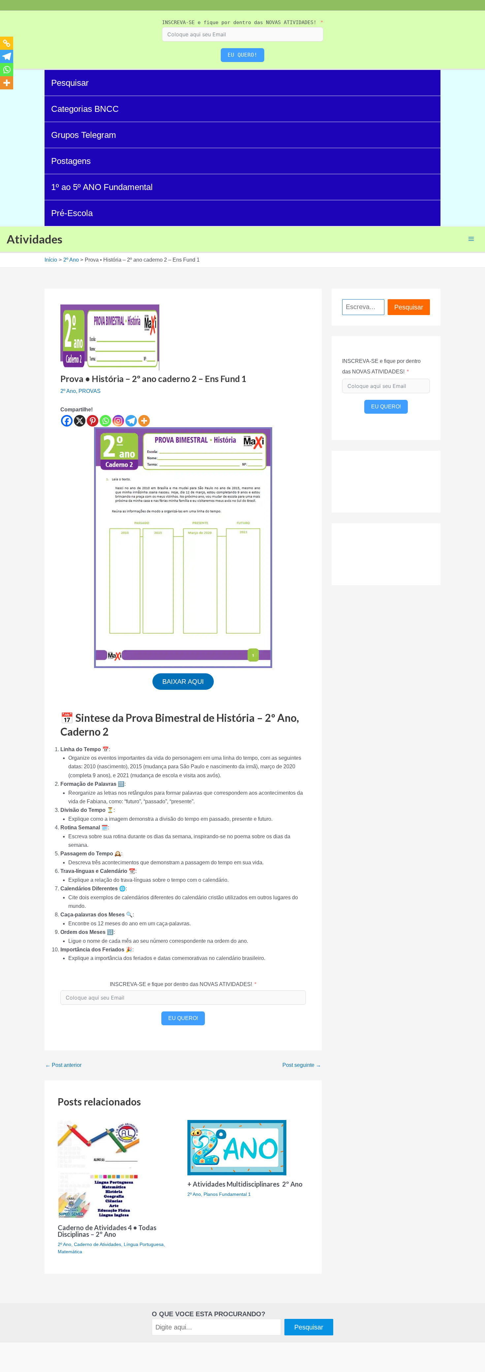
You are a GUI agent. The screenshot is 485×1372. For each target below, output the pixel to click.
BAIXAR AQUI (183, 681)
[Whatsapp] (105, 421)
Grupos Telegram (83, 135)
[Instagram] (118, 421)
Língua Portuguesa (144, 1244)
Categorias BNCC (85, 109)
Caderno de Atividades (97, 1244)
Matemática (70, 1251)
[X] (79, 421)
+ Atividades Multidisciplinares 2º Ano (245, 1184)
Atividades (34, 239)
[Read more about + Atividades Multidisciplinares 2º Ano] (236, 1147)
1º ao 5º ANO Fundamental (102, 187)
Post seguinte (301, 1065)
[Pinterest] (92, 421)
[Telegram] (131, 421)
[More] (144, 421)
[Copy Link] (6, 43)
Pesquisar (70, 83)
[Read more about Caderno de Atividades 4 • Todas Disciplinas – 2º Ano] (99, 1169)
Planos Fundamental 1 (227, 1194)
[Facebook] (67, 421)
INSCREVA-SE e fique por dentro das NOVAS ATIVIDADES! (239, 22)
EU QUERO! (242, 55)
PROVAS (90, 391)
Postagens (71, 161)
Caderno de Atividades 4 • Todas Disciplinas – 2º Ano (107, 1231)
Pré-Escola (72, 213)
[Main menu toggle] (471, 239)
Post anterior (63, 1065)
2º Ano (68, 391)
